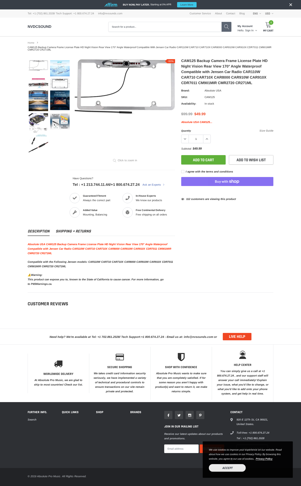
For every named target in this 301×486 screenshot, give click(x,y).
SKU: (184, 97)
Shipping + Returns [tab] (73, 231)
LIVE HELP (237, 336)
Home (31, 42)
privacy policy (264, 458)
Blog (242, 13)
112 (188, 199)
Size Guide (266, 130)
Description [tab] (39, 231)
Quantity (186, 130)
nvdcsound (39, 27)
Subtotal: (186, 148)
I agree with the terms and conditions (209, 171)
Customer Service (200, 13)
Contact (230, 13)
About (218, 13)
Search (32, 419)
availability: (188, 103)
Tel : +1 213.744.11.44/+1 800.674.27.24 (106, 185)
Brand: (185, 90)
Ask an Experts (152, 184)
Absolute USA (213, 90)
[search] (226, 27)
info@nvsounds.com (110, 13)
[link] (38, 65)
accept (227, 468)
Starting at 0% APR (158, 4)
